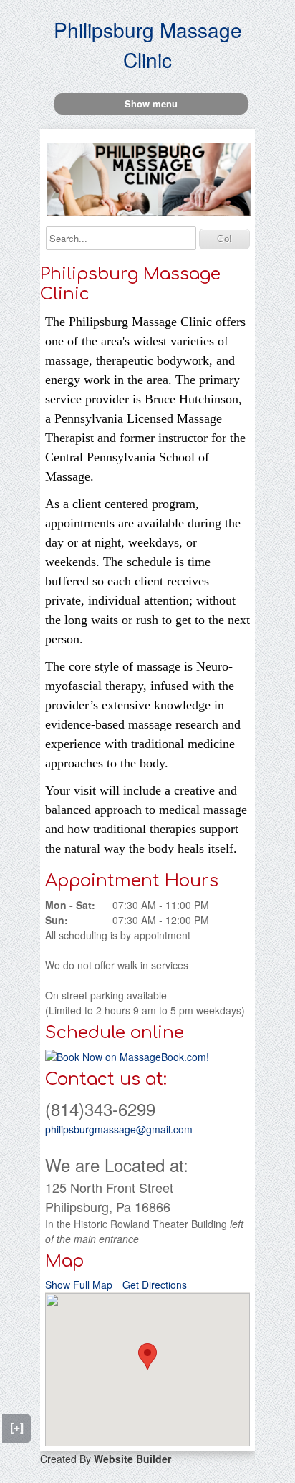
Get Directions (154, 1284)
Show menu (151, 103)
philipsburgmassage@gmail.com (119, 1129)
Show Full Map (78, 1284)
